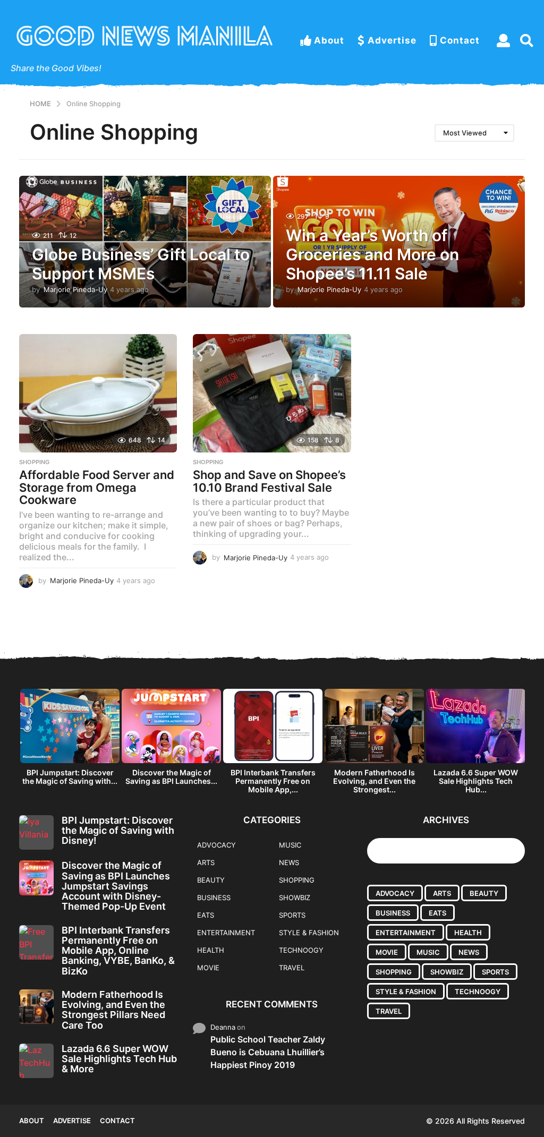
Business (214, 897)
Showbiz (294, 897)
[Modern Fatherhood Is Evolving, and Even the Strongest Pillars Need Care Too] (36, 1006)
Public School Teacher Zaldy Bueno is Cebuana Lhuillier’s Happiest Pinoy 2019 (267, 1052)
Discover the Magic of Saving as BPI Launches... (171, 776)
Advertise (392, 40)
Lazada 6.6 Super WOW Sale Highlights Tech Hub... (476, 781)
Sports (292, 915)
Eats (205, 915)
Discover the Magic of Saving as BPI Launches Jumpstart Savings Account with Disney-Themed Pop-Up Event (116, 886)
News (289, 862)
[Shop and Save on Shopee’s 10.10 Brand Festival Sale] (272, 393)
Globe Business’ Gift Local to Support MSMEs (141, 264)
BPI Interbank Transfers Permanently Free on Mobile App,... (273, 781)
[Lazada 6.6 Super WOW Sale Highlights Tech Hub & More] (36, 1061)
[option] (70, 740)
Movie (208, 967)
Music (290, 845)
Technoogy (301, 950)
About (329, 40)
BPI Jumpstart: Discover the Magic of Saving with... (69, 776)
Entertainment (226, 932)
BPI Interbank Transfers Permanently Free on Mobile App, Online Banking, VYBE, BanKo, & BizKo (118, 951)
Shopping (34, 462)
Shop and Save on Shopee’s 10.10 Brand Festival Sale (269, 481)
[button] (503, 40)
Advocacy (216, 845)
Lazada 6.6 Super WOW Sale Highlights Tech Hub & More (119, 1059)
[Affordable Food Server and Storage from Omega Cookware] (98, 393)
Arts (206, 862)
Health (210, 950)
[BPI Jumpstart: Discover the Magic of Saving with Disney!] (36, 832)
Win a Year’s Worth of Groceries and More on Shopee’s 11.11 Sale (372, 254)
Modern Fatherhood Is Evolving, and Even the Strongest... (374, 781)
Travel (291, 967)
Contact (460, 40)
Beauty (211, 880)
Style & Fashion (309, 932)
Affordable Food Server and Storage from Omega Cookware (96, 487)
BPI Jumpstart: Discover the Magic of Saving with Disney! (118, 831)
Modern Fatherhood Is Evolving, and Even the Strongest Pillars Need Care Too (113, 1010)
